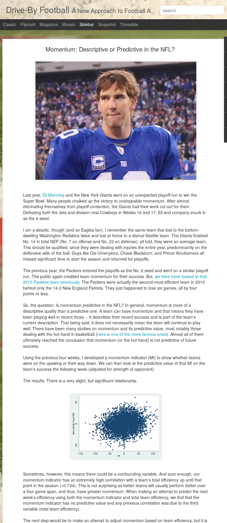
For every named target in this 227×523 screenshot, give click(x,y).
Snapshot (107, 24)
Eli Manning (53, 195)
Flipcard (27, 24)
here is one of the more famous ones (131, 334)
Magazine (49, 24)
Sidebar (87, 24)
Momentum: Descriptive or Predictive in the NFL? (110, 49)
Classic (9, 24)
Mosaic (68, 24)
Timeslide (129, 24)
